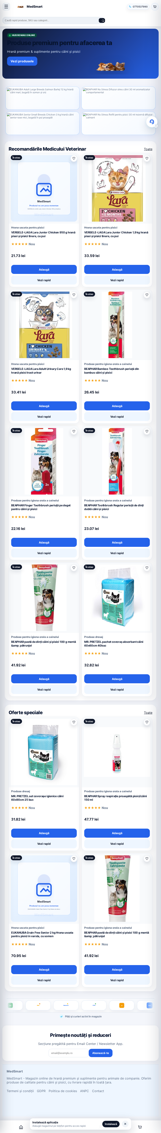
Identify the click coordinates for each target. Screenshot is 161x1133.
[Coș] (140, 1127)
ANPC (84, 1091)
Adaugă (44, 269)
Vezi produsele (22, 61)
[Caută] (102, 20)
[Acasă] (21, 1127)
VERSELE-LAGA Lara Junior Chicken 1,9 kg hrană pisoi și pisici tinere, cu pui (116, 234)
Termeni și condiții (20, 1091)
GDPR (41, 1091)
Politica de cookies (63, 1091)
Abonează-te (100, 1053)
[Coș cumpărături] (155, 6)
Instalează (111, 1124)
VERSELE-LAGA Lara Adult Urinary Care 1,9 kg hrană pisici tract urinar (41, 370)
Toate (148, 149)
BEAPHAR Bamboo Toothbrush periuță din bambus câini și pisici (111, 370)
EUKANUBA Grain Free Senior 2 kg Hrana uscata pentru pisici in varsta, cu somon (42, 934)
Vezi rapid (44, 280)
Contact (98, 1091)
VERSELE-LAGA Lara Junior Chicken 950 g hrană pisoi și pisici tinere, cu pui (43, 234)
